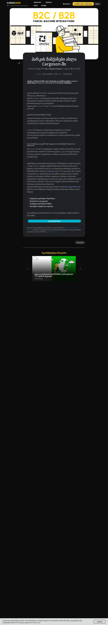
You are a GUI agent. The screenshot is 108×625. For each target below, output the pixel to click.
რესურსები (49, 2)
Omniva (39, 106)
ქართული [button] (67, 4)
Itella (44, 106)
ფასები (36, 5)
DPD (50, 106)
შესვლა (97, 4)
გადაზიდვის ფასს (52, 171)
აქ (39, 622)
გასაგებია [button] (99, 621)
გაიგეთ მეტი (74, 620)
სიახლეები (80, 242)
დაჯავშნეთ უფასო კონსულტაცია (83, 4)
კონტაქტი (43, 5)
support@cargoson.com (52, 232)
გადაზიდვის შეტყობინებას (69, 187)
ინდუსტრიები (37, 2)
